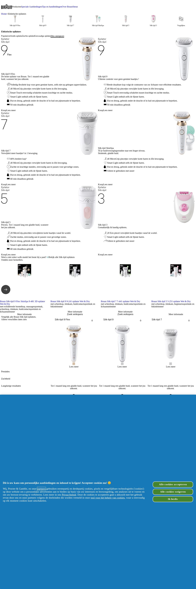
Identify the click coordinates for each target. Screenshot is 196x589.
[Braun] (6, 6)
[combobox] (74, 319)
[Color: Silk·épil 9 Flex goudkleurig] (73, 363)
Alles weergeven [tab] (57, 36)
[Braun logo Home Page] (6, 6)
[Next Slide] (5, 289)
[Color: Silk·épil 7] (170, 363)
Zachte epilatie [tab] (28, 36)
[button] (16, 6)
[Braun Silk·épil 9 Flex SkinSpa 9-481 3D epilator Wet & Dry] (24, 282)
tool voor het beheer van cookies (108, 497)
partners (41, 488)
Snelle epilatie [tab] (16, 36)
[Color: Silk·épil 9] (122, 363)
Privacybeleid (69, 494)
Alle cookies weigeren (173, 491)
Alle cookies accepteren (173, 484)
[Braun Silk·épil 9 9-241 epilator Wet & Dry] (75, 282)
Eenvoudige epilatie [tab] (42, 36)
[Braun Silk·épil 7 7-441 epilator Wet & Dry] (125, 282)
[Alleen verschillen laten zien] (5, 323)
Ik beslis (173, 499)
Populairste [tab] (5, 36)
